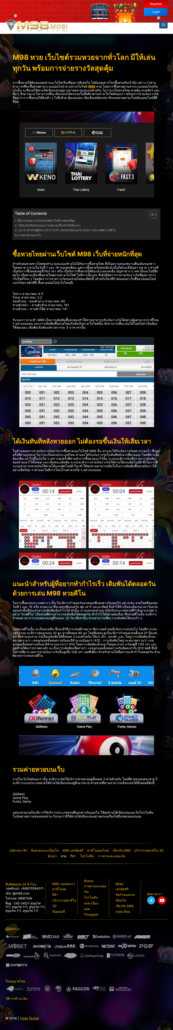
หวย (63, 856)
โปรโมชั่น (87, 856)
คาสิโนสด (59, 889)
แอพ (87, 909)
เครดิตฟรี (122, 889)
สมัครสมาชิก (18, 850)
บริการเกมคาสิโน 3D (149, 850)
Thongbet (91, 914)
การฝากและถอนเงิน (111, 856)
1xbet (24, 1018)
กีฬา (73, 856)
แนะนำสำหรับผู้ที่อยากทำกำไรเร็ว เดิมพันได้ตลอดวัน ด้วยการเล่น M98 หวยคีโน (67, 230)
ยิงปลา (52, 856)
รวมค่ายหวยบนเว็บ (30, 235)
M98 (91, 86)
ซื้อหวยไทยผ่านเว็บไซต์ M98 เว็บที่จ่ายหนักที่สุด (46, 220)
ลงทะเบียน (91, 903)
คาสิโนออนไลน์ (98, 850)
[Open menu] (163, 24)
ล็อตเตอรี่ (58, 911)
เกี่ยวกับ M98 (122, 850)
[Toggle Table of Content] (151, 214)
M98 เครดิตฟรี (73, 850)
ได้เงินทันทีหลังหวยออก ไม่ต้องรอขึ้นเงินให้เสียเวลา (49, 225)
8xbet (34, 1018)
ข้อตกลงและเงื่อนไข (45, 850)
